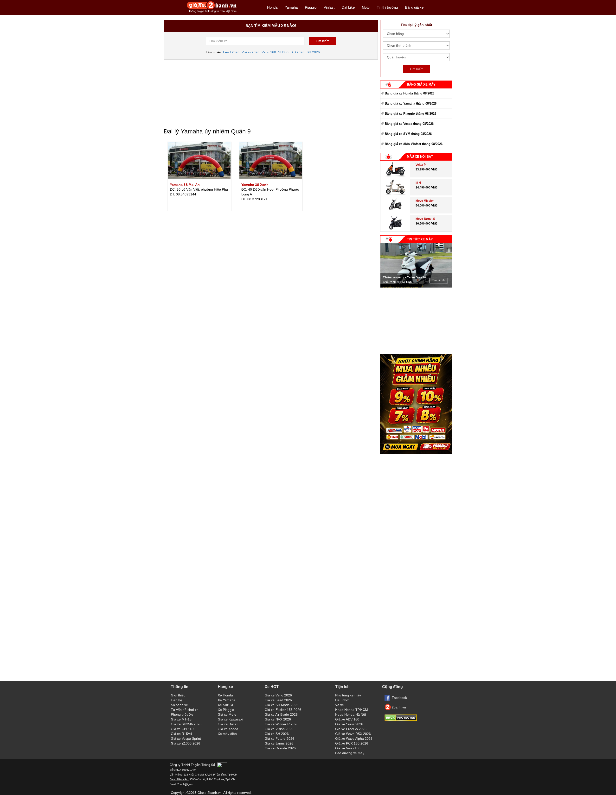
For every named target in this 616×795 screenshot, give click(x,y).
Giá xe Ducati (228, 724)
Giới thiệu (178, 695)
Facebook (399, 698)
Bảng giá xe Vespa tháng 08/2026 (409, 123)
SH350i (283, 52)
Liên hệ (176, 700)
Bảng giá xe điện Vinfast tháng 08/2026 (414, 144)
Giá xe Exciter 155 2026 (283, 710)
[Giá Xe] (211, 12)
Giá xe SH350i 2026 (186, 724)
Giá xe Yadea (228, 729)
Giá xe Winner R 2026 (281, 724)
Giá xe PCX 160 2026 (351, 743)
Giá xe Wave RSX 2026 (353, 734)
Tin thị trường (387, 7)
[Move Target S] (395, 230)
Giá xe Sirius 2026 (349, 724)
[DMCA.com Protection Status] (401, 720)
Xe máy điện (227, 734)
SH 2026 (313, 52)
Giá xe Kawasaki (230, 719)
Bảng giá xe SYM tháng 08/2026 (408, 134)
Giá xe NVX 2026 (278, 719)
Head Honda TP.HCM (351, 710)
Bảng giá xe (414, 7)
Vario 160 (269, 52)
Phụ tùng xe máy (348, 695)
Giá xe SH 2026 (277, 734)
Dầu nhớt (342, 700)
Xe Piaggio (226, 710)
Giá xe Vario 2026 (278, 695)
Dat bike (348, 7)
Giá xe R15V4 (181, 734)
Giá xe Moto (227, 714)
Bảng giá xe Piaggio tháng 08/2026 (410, 113)
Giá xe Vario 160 (347, 748)
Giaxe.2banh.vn (210, 793)
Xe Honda (225, 695)
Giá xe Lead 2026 (278, 700)
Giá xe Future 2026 (279, 738)
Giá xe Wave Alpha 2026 (353, 738)
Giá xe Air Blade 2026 (281, 714)
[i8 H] (395, 194)
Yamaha (291, 7)
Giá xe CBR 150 (183, 729)
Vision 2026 (250, 52)
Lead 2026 (231, 52)
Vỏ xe (339, 705)
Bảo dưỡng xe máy (349, 753)
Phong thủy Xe (182, 714)
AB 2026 (297, 52)
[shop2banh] (416, 452)
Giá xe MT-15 (181, 719)
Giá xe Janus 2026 (279, 743)
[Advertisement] (270, 92)
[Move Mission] (395, 212)
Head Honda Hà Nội (350, 714)
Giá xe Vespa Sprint (186, 738)
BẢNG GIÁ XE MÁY (421, 84)
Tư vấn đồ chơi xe (185, 710)
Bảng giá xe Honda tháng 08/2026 (409, 93)
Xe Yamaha (226, 700)
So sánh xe (179, 705)
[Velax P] (395, 176)
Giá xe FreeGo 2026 (350, 729)
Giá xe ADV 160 (347, 719)
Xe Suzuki (225, 705)
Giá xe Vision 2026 (279, 729)
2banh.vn (399, 707)
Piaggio (310, 7)
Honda (272, 7)
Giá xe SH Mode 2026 (281, 705)
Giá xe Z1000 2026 (185, 743)
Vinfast (329, 7)
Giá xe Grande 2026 (280, 748)
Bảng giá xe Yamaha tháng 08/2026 (410, 103)
